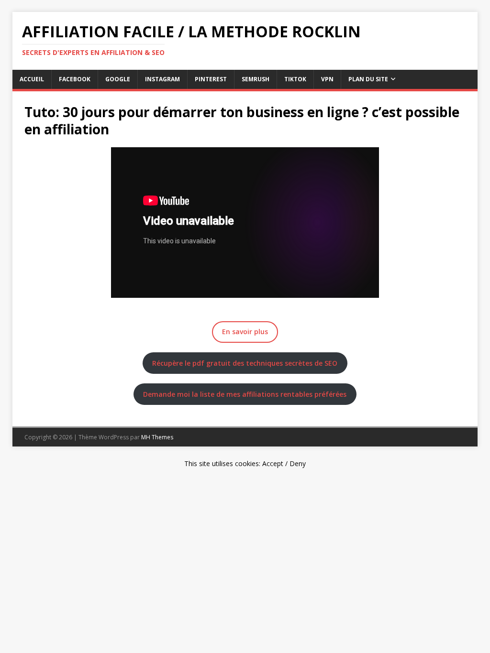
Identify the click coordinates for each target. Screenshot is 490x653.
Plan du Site (368, 79)
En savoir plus (245, 331)
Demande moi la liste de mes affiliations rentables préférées (244, 394)
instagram (162, 79)
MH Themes (157, 437)
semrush (255, 79)
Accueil (32, 79)
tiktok (295, 79)
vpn (327, 79)
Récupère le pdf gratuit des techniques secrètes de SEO (244, 363)
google (117, 79)
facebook (74, 79)
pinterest (211, 79)
